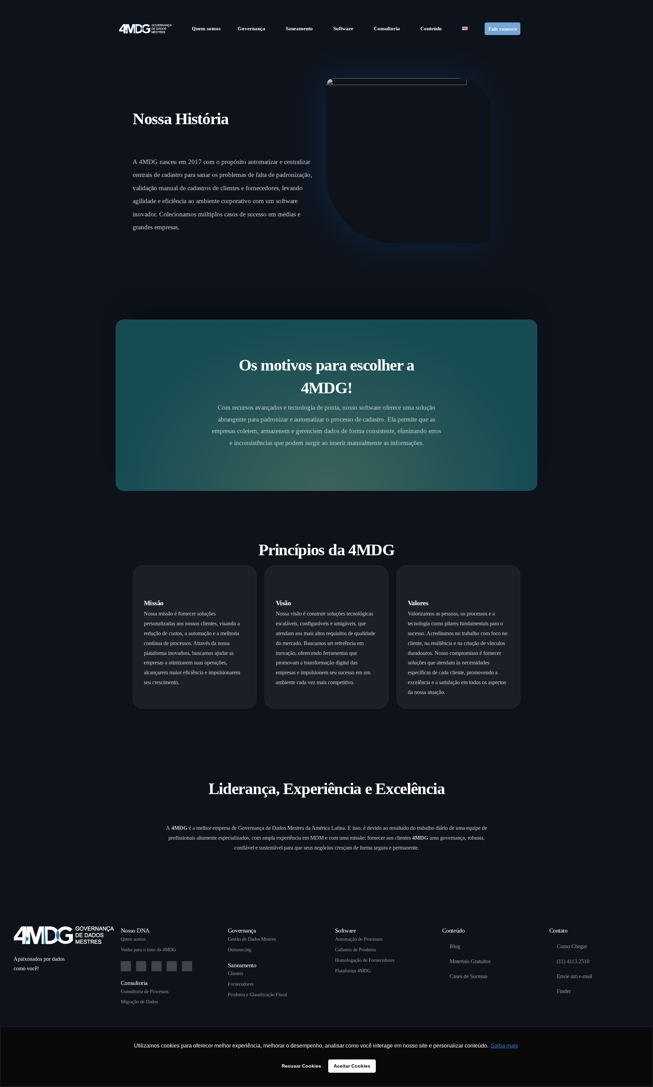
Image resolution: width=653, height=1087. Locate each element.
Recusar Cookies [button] (301, 1066)
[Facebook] (485, 6)
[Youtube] (495, 6)
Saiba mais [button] (504, 1046)
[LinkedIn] (517, 6)
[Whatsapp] (528, 6)
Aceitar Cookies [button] (352, 1066)
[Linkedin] (126, 966)
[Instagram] (506, 6)
